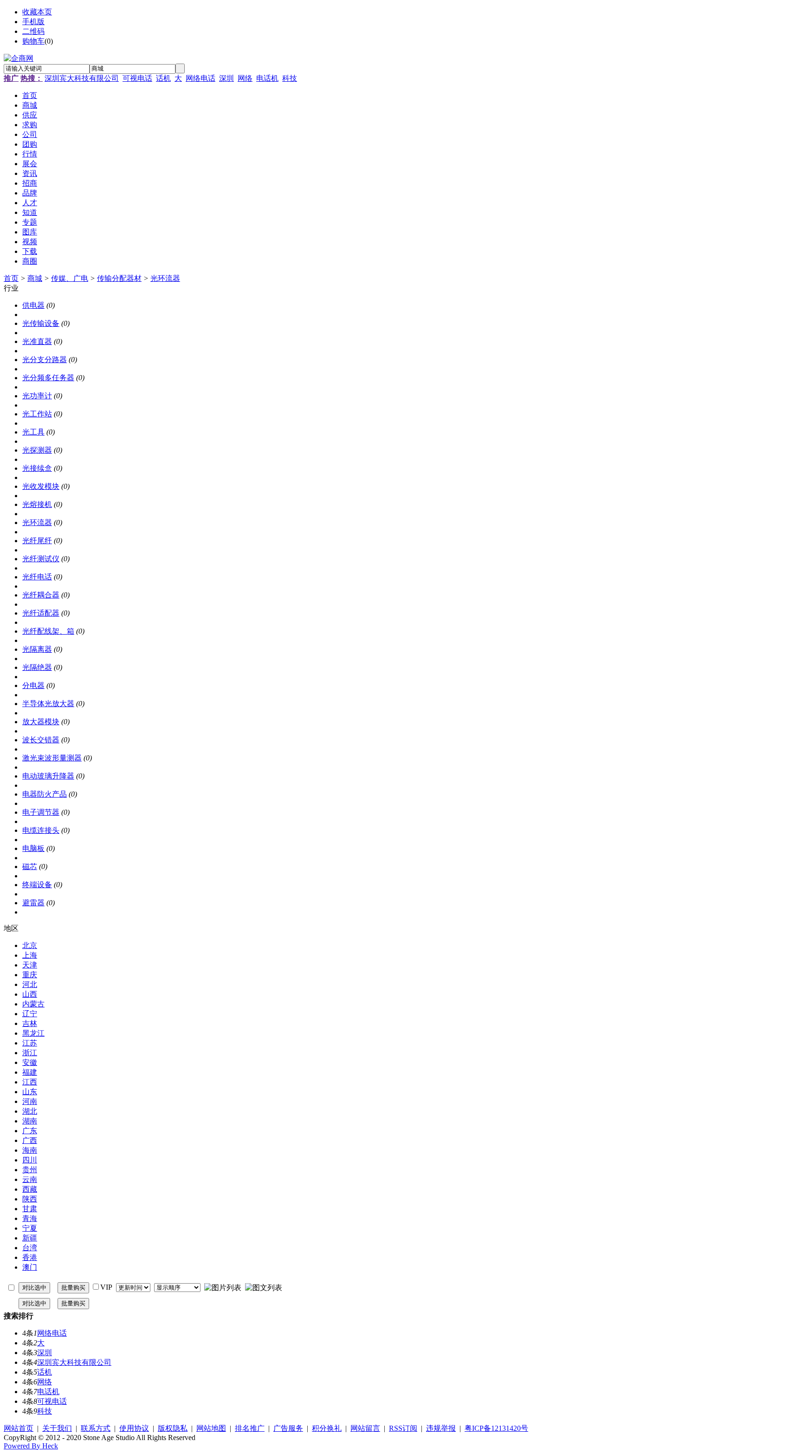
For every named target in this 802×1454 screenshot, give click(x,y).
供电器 (33, 305)
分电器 (33, 685)
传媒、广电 (69, 278)
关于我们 (57, 1428)
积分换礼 (327, 1428)
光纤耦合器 (40, 595)
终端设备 (37, 885)
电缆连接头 (40, 830)
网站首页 (18, 1428)
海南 (29, 1150)
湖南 (29, 1121)
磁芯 (29, 866)
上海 (29, 955)
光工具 (33, 432)
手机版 (33, 22)
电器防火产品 (44, 794)
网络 (245, 78)
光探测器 (37, 450)
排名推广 (250, 1428)
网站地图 (211, 1428)
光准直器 (37, 341)
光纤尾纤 (37, 541)
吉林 (29, 1023)
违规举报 (441, 1428)
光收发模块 (40, 486)
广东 (29, 1131)
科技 (289, 78)
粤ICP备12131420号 (496, 1428)
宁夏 (29, 1228)
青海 (29, 1218)
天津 (29, 965)
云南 (29, 1179)
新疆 (29, 1238)
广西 (29, 1140)
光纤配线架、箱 (48, 631)
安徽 (29, 1062)
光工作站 (37, 414)
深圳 (226, 78)
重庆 (29, 975)
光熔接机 (37, 504)
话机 (163, 78)
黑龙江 (33, 1033)
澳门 (29, 1267)
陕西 (29, 1199)
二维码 (33, 31)
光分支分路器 (44, 360)
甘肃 (29, 1209)
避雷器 (33, 903)
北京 (29, 945)
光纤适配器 (40, 613)
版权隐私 (173, 1428)
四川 (29, 1160)
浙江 (29, 1053)
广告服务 (288, 1428)
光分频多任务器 (48, 378)
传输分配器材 (119, 278)
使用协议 (134, 1428)
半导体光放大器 (48, 704)
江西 (29, 1082)
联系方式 (95, 1428)
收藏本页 (37, 12)
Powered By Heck (31, 1446)
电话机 (267, 78)
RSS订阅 (403, 1428)
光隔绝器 (37, 667)
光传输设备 (40, 323)
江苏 (29, 1043)
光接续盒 (37, 468)
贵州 (29, 1170)
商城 (34, 278)
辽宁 (29, 1014)
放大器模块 (40, 722)
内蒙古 (33, 1004)
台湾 (29, 1248)
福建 (29, 1072)
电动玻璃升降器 (48, 776)
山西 (29, 994)
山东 (29, 1092)
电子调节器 (40, 812)
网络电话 (200, 78)
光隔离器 (37, 649)
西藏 (29, 1189)
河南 (29, 1101)
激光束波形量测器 (52, 758)
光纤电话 (37, 577)
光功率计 (37, 396)
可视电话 (137, 78)
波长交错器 (40, 740)
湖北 (29, 1111)
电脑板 (33, 848)
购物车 (33, 41)
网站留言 (365, 1428)
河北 (29, 984)
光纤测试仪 (40, 559)
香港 (29, 1257)
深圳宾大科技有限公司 (82, 78)
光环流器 (165, 278)
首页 (11, 278)
